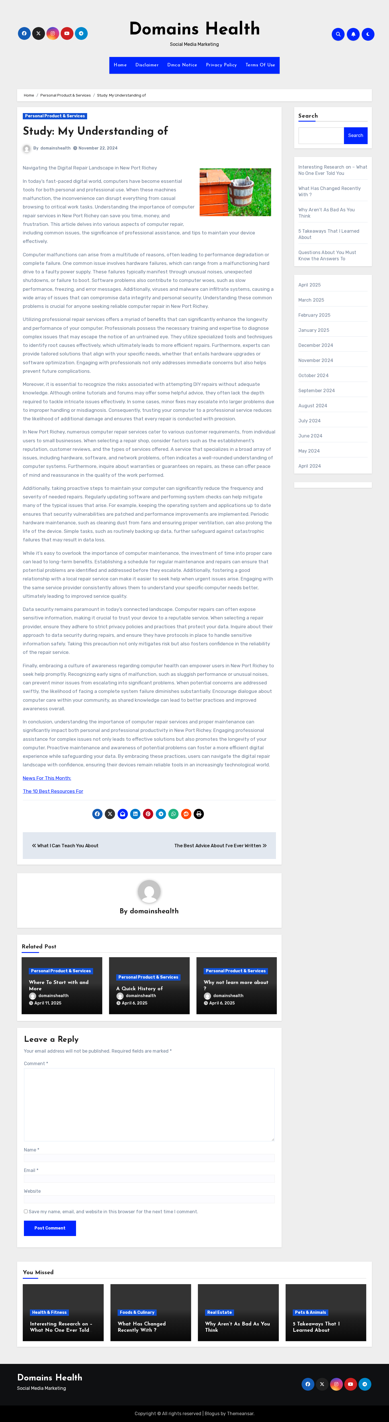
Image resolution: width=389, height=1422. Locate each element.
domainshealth (55, 148)
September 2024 (316, 390)
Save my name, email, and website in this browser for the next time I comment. (113, 1211)
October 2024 (313, 375)
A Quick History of (139, 989)
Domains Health (194, 30)
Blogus (212, 1413)
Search (308, 116)
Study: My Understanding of (95, 132)
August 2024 (312, 405)
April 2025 (309, 285)
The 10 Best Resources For (53, 791)
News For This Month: (47, 778)
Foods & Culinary (137, 1312)
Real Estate (219, 1312)
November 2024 (315, 360)
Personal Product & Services (55, 116)
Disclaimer (147, 65)
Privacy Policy (221, 65)
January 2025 (313, 330)
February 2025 (314, 315)
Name (31, 1150)
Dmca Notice (182, 65)
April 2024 (309, 466)
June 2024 (310, 436)
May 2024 (309, 451)
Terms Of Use (260, 65)
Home (120, 65)
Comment (36, 1063)
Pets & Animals (310, 1312)
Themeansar (240, 1413)
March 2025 (311, 300)
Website (32, 1191)
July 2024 (309, 420)
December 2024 (315, 345)
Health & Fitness (49, 1312)
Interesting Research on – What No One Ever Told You (61, 1330)
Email (31, 1170)
